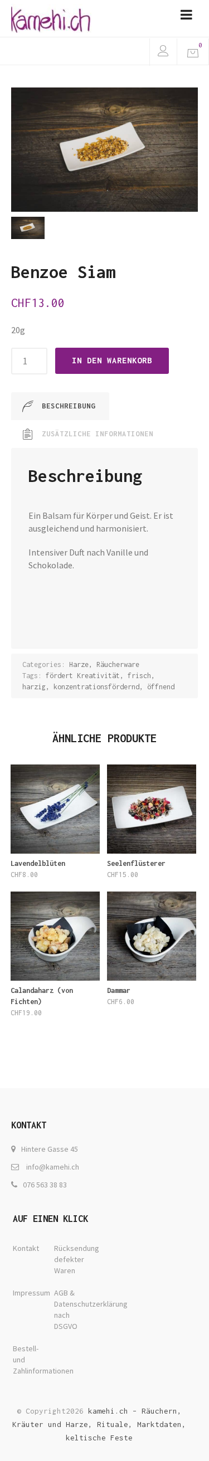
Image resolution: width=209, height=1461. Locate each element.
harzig (34, 687)
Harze (79, 664)
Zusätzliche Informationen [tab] (97, 434)
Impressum (31, 1293)
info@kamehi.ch (52, 1167)
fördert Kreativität (83, 675)
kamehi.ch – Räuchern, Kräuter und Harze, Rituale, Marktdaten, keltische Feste (99, 1424)
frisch (139, 675)
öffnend (160, 687)
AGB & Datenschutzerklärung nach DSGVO (73, 1309)
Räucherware (117, 664)
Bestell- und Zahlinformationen (32, 1359)
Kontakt (26, 1248)
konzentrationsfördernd (96, 687)
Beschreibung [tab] (68, 406)
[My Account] (163, 52)
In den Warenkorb (112, 360)
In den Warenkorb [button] (54, 884)
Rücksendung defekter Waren (73, 1259)
